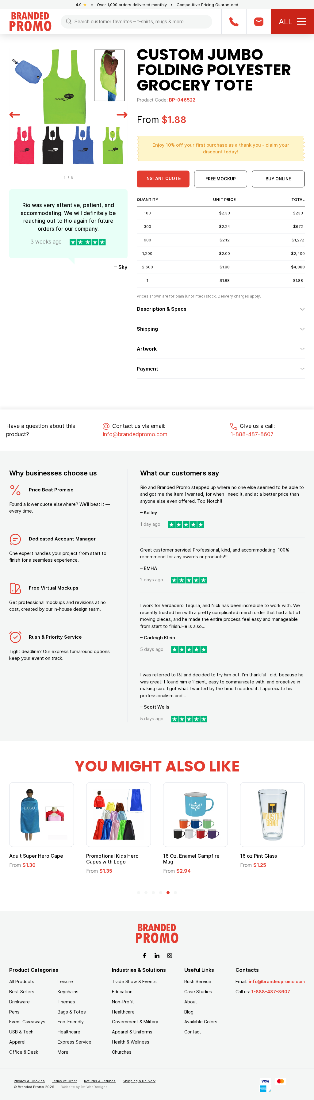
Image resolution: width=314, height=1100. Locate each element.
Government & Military (135, 1021)
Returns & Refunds (100, 1081)
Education (122, 991)
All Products (21, 981)
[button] (14, 114)
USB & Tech (21, 1031)
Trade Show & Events (134, 981)
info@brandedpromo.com (135, 434)
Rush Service (197, 981)
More (63, 1052)
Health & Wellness (130, 1041)
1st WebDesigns (94, 1087)
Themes (66, 1001)
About (190, 1001)
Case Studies (198, 991)
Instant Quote (163, 178)
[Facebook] (144, 955)
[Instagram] (169, 955)
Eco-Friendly (71, 1021)
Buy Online (278, 178)
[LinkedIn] (157, 955)
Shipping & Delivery (139, 1081)
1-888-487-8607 (252, 434)
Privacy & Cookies (29, 1081)
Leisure (65, 981)
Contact (192, 1031)
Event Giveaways (27, 1021)
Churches (122, 1052)
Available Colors (200, 1021)
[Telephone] (233, 21)
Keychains (68, 991)
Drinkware (19, 1001)
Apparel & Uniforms (132, 1031)
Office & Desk (23, 1052)
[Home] (30, 21)
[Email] (258, 21)
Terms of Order (64, 1081)
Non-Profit (123, 1001)
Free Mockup (220, 178)
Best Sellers (21, 991)
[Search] (68, 21)
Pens (14, 1011)
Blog (188, 1011)
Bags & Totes (72, 1011)
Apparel (17, 1041)
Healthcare (69, 1031)
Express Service (74, 1041)
